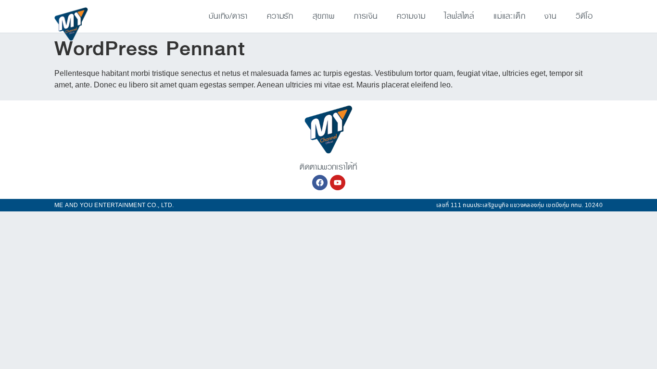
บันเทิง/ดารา (228, 16)
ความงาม (411, 16)
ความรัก (280, 16)
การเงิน (366, 16)
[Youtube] (337, 182)
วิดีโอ (584, 16)
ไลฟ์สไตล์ (459, 16)
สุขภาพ (324, 16)
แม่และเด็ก (509, 16)
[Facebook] (320, 182)
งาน (550, 16)
